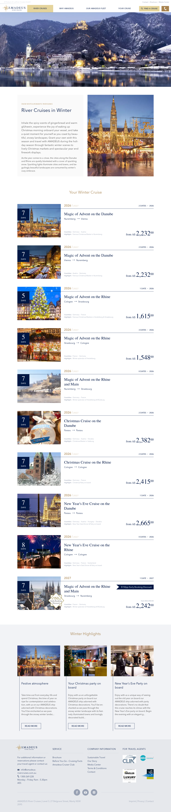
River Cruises (40, 8)
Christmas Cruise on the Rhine (87, 462)
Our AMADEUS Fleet (96, 8)
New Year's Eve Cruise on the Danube (87, 506)
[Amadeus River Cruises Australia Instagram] (94, 792)
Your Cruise (124, 8)
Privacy (141, 801)
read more (31, 726)
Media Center (164, 2)
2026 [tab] (67, 205)
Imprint (132, 801)
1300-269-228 (27, 776)
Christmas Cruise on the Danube (82, 423)
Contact (150, 801)
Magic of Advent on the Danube (88, 213)
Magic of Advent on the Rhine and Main (87, 382)
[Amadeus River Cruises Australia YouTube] (85, 792)
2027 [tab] (76, 206)
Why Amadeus (66, 8)
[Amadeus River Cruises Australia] (32, 748)
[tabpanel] (121, 135)
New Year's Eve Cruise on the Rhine (87, 547)
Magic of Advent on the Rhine (87, 296)
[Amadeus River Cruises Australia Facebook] (77, 792)
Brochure (154, 2)
